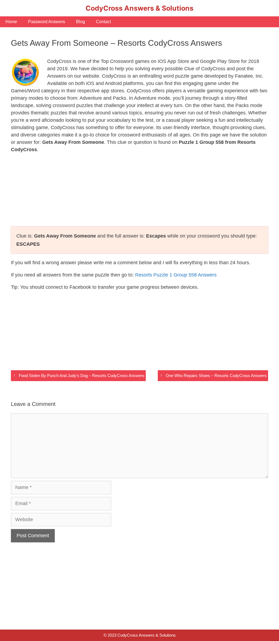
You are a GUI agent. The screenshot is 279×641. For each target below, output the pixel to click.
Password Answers (46, 21)
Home (11, 21)
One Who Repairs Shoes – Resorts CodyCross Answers (216, 375)
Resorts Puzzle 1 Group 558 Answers (176, 275)
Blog (80, 21)
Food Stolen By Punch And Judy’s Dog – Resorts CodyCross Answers (81, 375)
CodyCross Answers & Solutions (139, 8)
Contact (103, 21)
